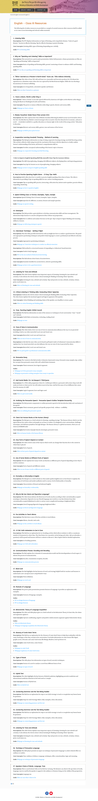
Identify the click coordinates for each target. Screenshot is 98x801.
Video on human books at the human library (30, 433)
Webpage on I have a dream (25, 108)
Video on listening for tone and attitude (28, 285)
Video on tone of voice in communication (29, 338)
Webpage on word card (24, 580)
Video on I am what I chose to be (26, 777)
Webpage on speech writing (25, 204)
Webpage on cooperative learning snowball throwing (32, 151)
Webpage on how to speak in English (28, 188)
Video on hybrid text (23, 685)
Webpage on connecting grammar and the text (31, 703)
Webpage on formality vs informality (28, 487)
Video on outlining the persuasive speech (29, 411)
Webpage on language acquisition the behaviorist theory (31, 625)
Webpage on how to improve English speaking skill (32, 167)
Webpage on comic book (22, 648)
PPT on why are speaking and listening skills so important (34, 70)
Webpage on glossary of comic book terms (27, 650)
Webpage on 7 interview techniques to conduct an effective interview (37, 244)
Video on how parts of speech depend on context (31, 451)
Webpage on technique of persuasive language (30, 759)
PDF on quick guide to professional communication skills (34, 350)
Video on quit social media (24, 393)
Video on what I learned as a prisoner (28, 90)
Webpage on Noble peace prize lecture (28, 130)
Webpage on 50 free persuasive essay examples (28, 371)
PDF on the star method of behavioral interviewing (32, 254)
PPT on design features (21, 603)
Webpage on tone (22, 320)
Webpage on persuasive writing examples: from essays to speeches (34, 373)
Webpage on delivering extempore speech (29, 224)
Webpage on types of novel (25, 667)
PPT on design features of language (25, 600)
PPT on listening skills (23, 49)
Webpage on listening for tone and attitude (29, 741)
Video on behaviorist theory (23, 623)
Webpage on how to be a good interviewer (29, 265)
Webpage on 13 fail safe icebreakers (27, 544)
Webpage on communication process (28, 562)
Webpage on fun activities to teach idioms (29, 523)
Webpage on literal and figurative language (30, 507)
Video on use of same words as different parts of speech (33, 469)
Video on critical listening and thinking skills (30, 303)
